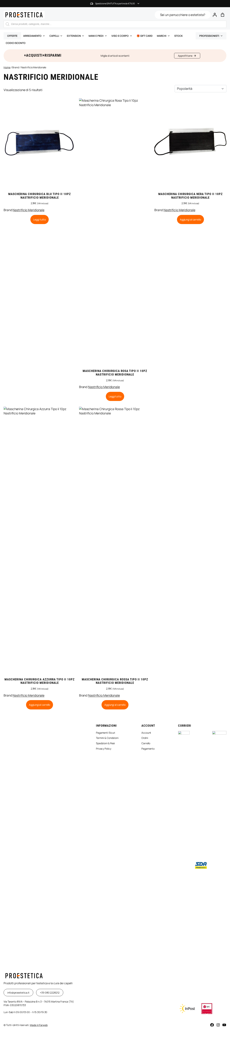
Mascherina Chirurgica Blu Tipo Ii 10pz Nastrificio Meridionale (39, 195)
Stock (178, 35)
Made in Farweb (39, 1025)
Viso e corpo (120, 35)
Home (7, 67)
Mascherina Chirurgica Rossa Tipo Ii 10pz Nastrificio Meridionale (115, 681)
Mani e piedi (96, 35)
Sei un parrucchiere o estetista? (182, 15)
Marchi (161, 35)
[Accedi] (214, 15)
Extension (74, 35)
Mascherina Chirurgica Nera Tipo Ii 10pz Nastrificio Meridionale (190, 195)
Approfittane (185, 55)
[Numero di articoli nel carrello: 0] (222, 15)
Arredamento (32, 35)
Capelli (54, 35)
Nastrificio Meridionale (28, 210)
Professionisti (209, 35)
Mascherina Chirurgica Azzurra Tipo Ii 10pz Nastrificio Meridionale (39, 681)
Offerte (12, 35)
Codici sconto (16, 43)
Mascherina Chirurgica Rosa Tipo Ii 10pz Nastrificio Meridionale (115, 372)
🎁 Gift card (145, 35)
